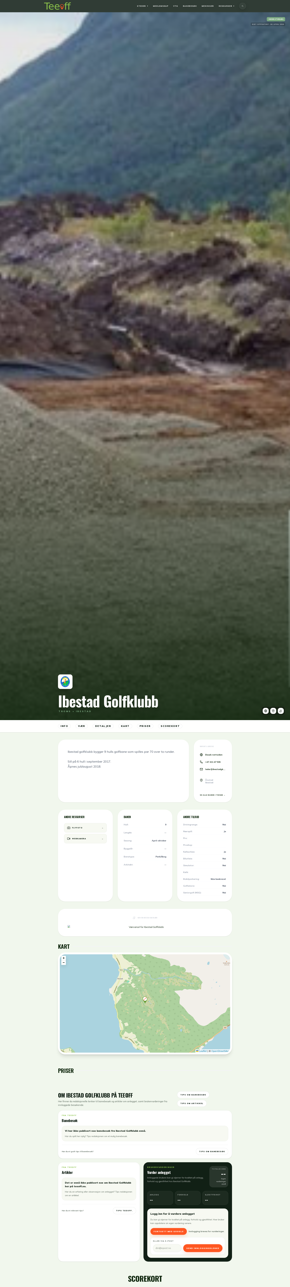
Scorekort (170, 726)
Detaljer (103, 726)
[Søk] (242, 6)
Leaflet (202, 1050)
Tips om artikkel (192, 1103)
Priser (145, 726)
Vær (81, 726)
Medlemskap (160, 6)
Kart (125, 726)
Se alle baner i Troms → (212, 795)
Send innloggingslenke (202, 1248)
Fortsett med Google (169, 1231)
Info (64, 726)
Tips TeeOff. (124, 1210)
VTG (175, 6)
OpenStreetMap (220, 1050)
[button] (145, 999)
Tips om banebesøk (193, 1095)
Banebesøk (190, 6)
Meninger (208, 6)
